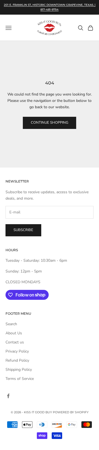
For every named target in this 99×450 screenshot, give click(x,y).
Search (11, 324)
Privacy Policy (17, 351)
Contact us (15, 342)
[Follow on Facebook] (8, 396)
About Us (14, 333)
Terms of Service (20, 378)
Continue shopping (49, 122)
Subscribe (23, 229)
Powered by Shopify (71, 412)
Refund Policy (17, 360)
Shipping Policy (19, 369)
